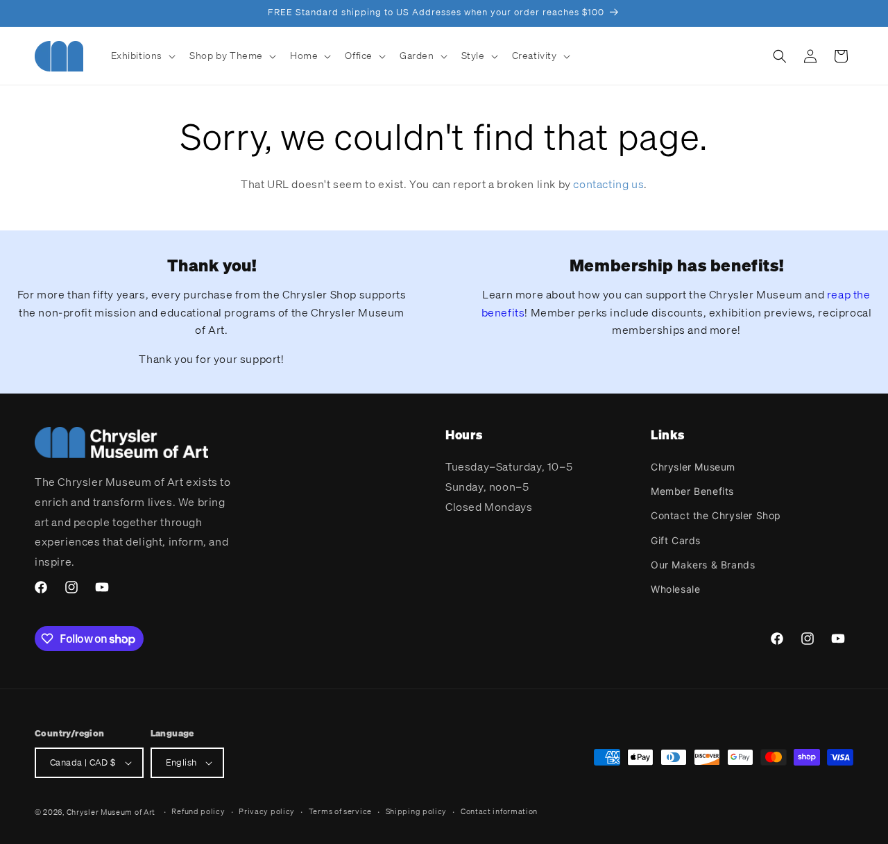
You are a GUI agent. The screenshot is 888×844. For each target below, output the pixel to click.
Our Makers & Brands (703, 565)
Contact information (499, 811)
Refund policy (198, 811)
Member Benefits (692, 491)
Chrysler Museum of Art (111, 812)
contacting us (608, 184)
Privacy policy (267, 811)
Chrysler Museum (693, 467)
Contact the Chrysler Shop (716, 515)
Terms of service (340, 811)
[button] (142, 55)
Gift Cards (676, 540)
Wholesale (675, 589)
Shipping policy (416, 811)
